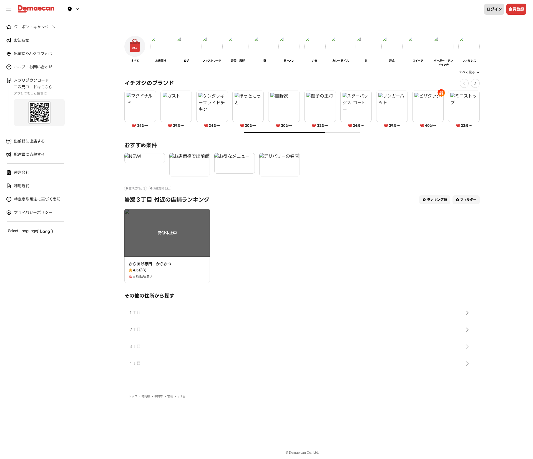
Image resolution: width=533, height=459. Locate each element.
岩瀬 (170, 396)
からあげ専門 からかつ (150, 264)
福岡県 (146, 396)
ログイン (494, 9)
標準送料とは (137, 188)
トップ (133, 396)
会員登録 (516, 9)
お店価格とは (161, 188)
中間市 (158, 396)
